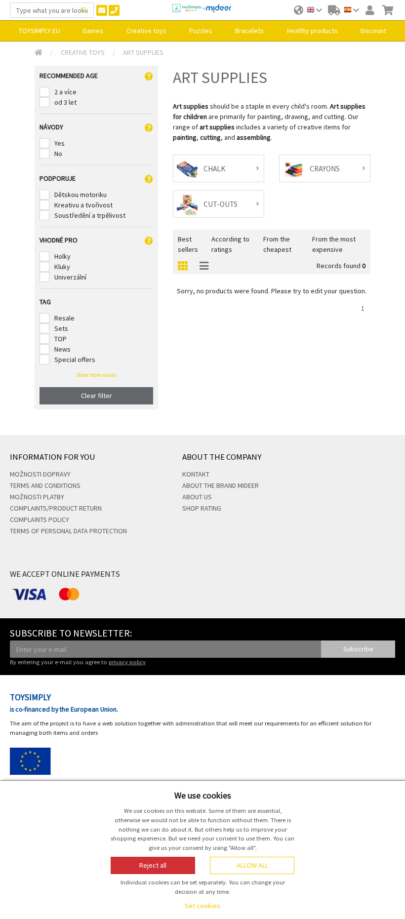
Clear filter (96, 395)
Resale (64, 318)
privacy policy (127, 662)
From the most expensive (334, 244)
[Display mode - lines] (204, 266)
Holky (62, 256)
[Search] (84, 10)
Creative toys (83, 52)
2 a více (65, 91)
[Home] (38, 52)
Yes (59, 143)
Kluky (62, 266)
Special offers (74, 359)
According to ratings (230, 244)
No (58, 153)
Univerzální (70, 277)
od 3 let (65, 102)
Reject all (152, 865)
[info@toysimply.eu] (101, 10)
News (62, 349)
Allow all (252, 865)
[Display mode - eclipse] (183, 266)
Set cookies (202, 905)
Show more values (96, 374)
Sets (61, 328)
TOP (60, 338)
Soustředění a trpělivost (89, 215)
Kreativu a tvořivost (83, 204)
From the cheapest (277, 244)
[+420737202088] (114, 10)
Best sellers (188, 244)
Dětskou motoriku (80, 194)
